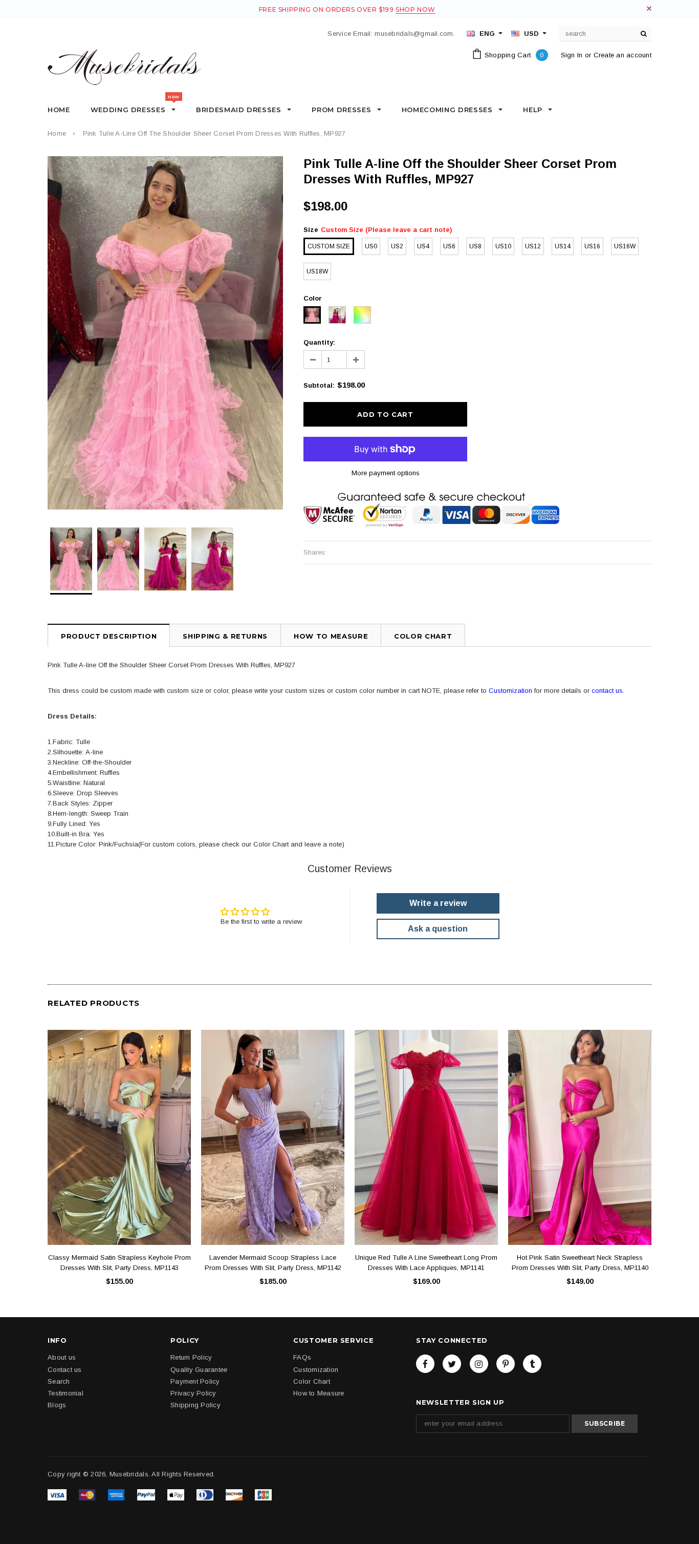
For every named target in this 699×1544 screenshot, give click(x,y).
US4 (423, 246)
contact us (607, 690)
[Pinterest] (505, 1364)
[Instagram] (479, 1364)
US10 (503, 246)
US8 (475, 246)
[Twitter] (452, 1364)
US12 (533, 246)
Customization (510, 690)
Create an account (622, 55)
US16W (625, 246)
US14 (563, 246)
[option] (165, 333)
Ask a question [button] (438, 928)
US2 (397, 246)
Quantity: (319, 342)
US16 (592, 246)
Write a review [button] (438, 903)
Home (57, 133)
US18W (317, 271)
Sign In (572, 55)
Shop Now (415, 9)
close (649, 8)
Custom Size (329, 246)
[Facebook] (425, 1364)
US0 (371, 246)
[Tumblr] (532, 1364)
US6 (449, 246)
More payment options (386, 473)
